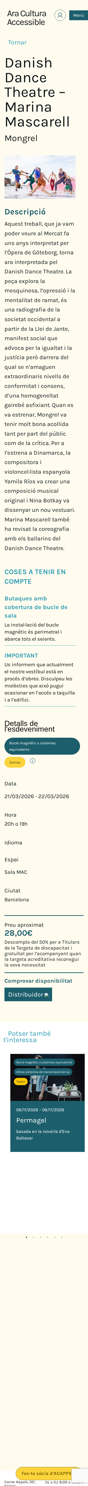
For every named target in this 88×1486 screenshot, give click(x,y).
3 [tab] (40, 1236)
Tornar (18, 42)
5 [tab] (54, 1236)
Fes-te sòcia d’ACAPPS (47, 1473)
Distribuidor (26, 994)
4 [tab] (47, 1236)
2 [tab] (33, 1236)
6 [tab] (61, 1236)
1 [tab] (26, 1236)
